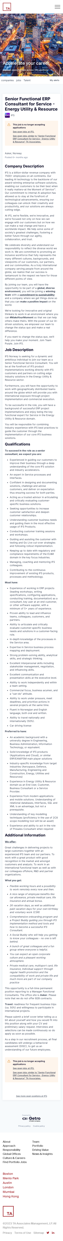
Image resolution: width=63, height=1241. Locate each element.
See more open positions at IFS (31, 1096)
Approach (9, 1146)
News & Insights (42, 1154)
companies (7, 80)
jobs (18, 80)
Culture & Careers (14, 1158)
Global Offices (12, 1154)
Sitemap (38, 1233)
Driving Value (40, 1150)
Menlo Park (11, 1178)
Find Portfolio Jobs (15, 1162)
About (6, 1142)
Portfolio (37, 1146)
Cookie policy (39, 1126)
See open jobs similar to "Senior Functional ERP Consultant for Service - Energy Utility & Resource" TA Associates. (34, 139)
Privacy (7, 1233)
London (8, 1187)
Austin (7, 1183)
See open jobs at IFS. (23, 131)
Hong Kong (11, 1196)
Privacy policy (24, 1126)
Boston (8, 1174)
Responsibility (11, 1150)
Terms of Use (22, 1233)
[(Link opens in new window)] (47, 1233)
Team (35, 1142)
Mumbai (8, 1192)
